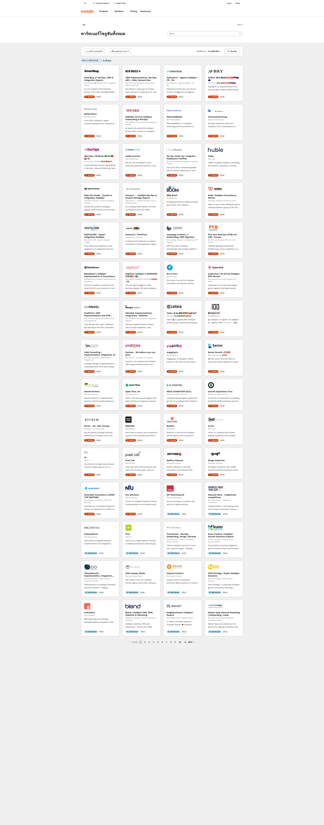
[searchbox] (205, 33)
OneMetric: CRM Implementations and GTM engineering (97, 314)
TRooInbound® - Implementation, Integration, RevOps (98, 574)
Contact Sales (121, 3)
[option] (93, 51)
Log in (229, 3)
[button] (240, 24)
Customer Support (102, 3)
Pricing (133, 11)
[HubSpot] (87, 11)
